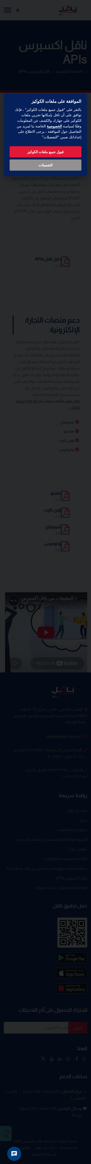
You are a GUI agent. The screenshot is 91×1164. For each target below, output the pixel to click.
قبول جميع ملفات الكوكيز (45, 152)
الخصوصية (54, 126)
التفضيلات (45, 165)
